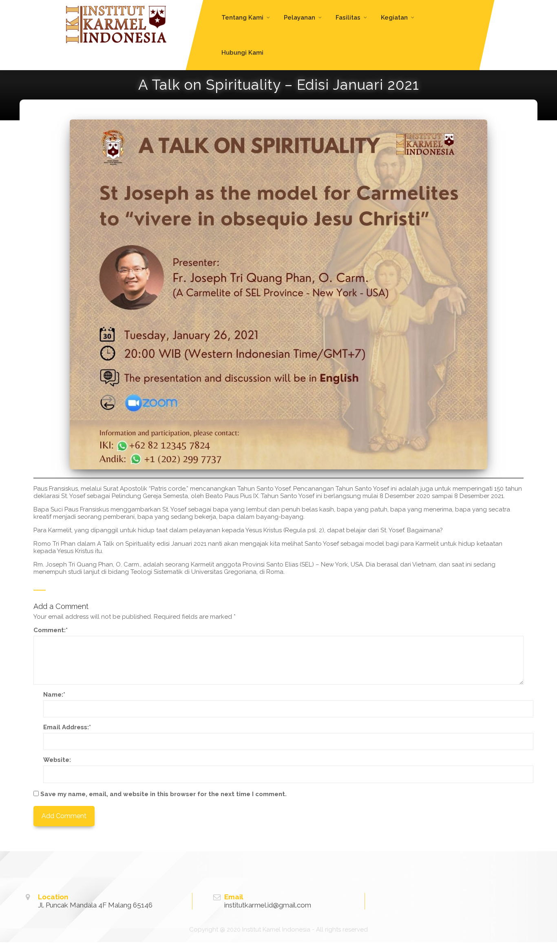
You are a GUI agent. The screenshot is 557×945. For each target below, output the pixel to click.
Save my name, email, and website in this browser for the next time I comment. (163, 794)
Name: (54, 694)
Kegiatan (394, 17)
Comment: (50, 630)
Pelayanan (299, 17)
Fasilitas (348, 17)
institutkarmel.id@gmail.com (267, 905)
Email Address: (67, 727)
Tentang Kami (242, 17)
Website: (57, 760)
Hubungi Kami (242, 52)
